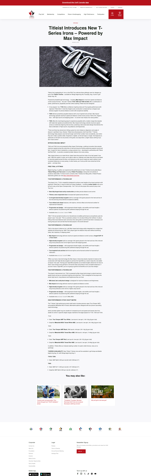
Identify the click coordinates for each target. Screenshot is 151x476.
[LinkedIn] (92, 474)
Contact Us (31, 446)
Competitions (61, 14)
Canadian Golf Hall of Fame (69, 7)
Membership (50, 14)
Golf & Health (32, 463)
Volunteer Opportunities (34, 461)
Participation (100, 14)
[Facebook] (78, 474)
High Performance (89, 14)
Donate (112, 7)
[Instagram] (81, 474)
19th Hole (75, 23)
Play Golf (41, 14)
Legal (53, 442)
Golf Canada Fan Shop (101, 7)
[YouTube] (95, 474)
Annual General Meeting (58, 451)
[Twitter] (85, 474)
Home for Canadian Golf (86, 7)
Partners (31, 453)
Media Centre (32, 458)
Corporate (32, 442)
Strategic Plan (55, 453)
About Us (31, 448)
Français (120, 7)
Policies (53, 446)
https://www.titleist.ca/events (71, 175)
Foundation (31, 451)
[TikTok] (88, 474)
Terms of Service (56, 448)
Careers (31, 456)
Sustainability (32, 466)
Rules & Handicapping (74, 14)
